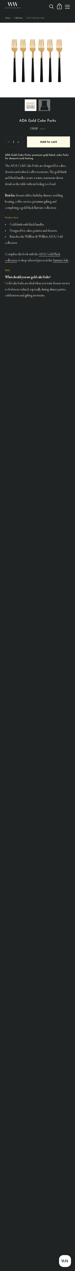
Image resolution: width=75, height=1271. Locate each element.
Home (7, 18)
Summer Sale (60, 260)
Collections (18, 18)
